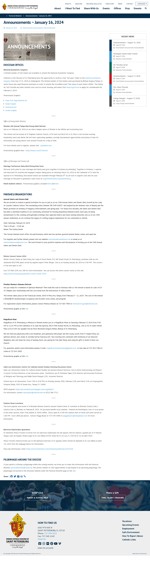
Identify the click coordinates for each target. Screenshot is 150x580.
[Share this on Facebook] (11, 476)
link (26, 308)
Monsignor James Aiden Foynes (125, 53)
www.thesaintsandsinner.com (59, 239)
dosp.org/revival (72, 87)
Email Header (10, 104)
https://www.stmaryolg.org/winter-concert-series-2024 (25, 274)
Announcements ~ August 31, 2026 (127, 42)
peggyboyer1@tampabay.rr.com (75, 416)
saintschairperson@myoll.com (15, 242)
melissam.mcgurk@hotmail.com (85, 303)
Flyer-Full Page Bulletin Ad (16, 100)
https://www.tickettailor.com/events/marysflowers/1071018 (49, 449)
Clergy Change (120, 103)
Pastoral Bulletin (49, 28)
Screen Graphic (11, 110)
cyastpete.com (45, 145)
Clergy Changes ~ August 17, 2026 (126, 98)
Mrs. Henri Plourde (120, 87)
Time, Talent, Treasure (112, 497)
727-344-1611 (50, 533)
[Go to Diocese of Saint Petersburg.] (4, 16)
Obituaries (119, 59)
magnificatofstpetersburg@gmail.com (61, 348)
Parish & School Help (37, 497)
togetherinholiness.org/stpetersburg (57, 178)
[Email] (18, 476)
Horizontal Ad (10, 107)
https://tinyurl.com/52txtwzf (37, 150)
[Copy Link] (25, 476)
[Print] (21, 476)
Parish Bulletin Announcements (33, 28)
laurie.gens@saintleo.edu (33, 392)
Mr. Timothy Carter (120, 65)
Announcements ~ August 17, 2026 (126, 76)
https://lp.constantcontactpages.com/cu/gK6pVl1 (35, 389)
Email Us (42, 539)
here (49, 183)
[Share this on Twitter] (15, 476)
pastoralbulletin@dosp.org (21, 467)
